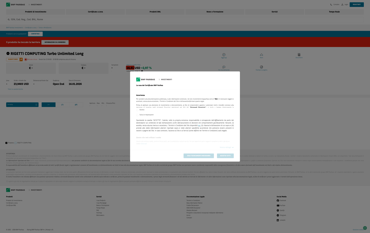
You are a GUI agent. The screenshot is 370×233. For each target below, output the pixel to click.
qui (199, 125)
